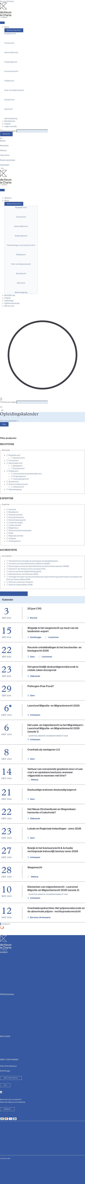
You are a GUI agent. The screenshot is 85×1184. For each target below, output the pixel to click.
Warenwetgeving (10, 118)
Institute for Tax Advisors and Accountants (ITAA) (27, 569)
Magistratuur (14, 528)
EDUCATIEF (5, 1133)
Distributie (4, 1032)
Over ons (3, 1001)
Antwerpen (35, 857)
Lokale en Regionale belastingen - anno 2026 (54, 828)
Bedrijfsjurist (13, 512)
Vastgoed (12, 538)
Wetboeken (4, 145)
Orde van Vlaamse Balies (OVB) (21, 585)
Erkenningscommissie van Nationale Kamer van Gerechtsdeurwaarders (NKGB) (39, 566)
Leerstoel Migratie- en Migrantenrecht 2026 (53, 705)
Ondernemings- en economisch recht (21, 245)
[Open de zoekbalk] (1, 399)
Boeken (3, 141)
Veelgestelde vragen (7, 1020)
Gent (32, 657)
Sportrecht (8, 109)
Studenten (4, 1049)
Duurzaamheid (5, 1026)
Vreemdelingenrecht (21, 479)
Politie (11, 533)
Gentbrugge (35, 637)
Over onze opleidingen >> (9, 421)
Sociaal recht (9, 100)
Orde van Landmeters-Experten (21, 582)
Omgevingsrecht (10, 62)
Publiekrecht (9, 81)
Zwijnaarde (35, 676)
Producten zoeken (9, 131)
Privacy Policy (5, 1174)
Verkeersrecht (18, 487)
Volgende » (6, 924)
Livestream (53, 637)
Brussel (33, 618)
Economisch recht (11, 71)
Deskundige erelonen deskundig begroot (51, 789)
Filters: (4, 424)
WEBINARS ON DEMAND (14, 594)
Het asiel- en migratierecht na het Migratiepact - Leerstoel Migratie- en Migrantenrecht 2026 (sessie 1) (55, 728)
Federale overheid (15, 515)
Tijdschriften (5, 155)
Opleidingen (4, 165)
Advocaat (12, 509)
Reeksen (3, 150)
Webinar (35, 779)
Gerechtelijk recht (11, 52)
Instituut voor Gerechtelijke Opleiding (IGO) (25, 571)
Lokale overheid (15, 525)
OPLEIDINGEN (6, 1152)
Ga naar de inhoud (7, 1)
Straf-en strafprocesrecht (18, 484)
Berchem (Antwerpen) (40, 917)
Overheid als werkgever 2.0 (43, 749)
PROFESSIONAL (6, 1142)
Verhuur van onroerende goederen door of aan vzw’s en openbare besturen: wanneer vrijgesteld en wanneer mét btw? (55, 772)
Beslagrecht (17, 466)
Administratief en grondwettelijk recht (27, 474)
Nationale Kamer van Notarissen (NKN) (23, 574)
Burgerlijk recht (10, 33)
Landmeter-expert (16, 522)
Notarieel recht (19, 468)
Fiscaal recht (9, 43)
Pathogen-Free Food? (40, 686)
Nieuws (3, 1013)
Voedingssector (15, 541)
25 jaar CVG (34, 608)
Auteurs (3, 1043)
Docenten (4, 1055)
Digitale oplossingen (7, 160)
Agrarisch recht (19, 458)
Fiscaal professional (16, 517)
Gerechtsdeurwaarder (17, 520)
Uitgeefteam (5, 1007)
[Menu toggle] (2, 22)
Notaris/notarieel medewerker (20, 530)
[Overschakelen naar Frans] (1, 168)
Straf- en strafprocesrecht (14, 90)
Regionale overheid (16, 536)
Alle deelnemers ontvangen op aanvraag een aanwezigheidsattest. (33, 561)
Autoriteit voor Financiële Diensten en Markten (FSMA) (29, 563)
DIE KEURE (4, 1124)
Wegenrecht (34, 867)
